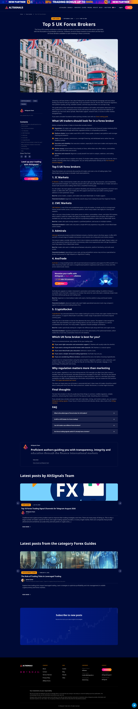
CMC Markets (56, 207)
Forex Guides (29, 14)
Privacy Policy (46, 678)
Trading (23, 104)
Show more (35, 459)
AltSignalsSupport (107, 675)
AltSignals (104, 679)
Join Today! (31, 179)
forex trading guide (102, 116)
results (95, 7)
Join (129, 7)
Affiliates (84, 670)
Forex (35, 101)
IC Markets (55, 182)
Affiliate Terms (46, 681)
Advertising (85, 680)
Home (21, 14)
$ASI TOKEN (108, 7)
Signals (69, 7)
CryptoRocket (56, 313)
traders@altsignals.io (88, 675)
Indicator (77, 7)
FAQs (63, 678)
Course (84, 7)
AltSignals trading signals (60, 401)
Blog (100, 7)
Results (64, 675)
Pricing (89, 7)
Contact (45, 672)
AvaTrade (55, 263)
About (44, 669)
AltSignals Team (35, 445)
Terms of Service (47, 675)
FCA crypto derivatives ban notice (66, 380)
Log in (121, 7)
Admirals (55, 235)
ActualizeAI (62, 7)
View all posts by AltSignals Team (41, 463)
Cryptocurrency (26, 101)
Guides (64, 669)
